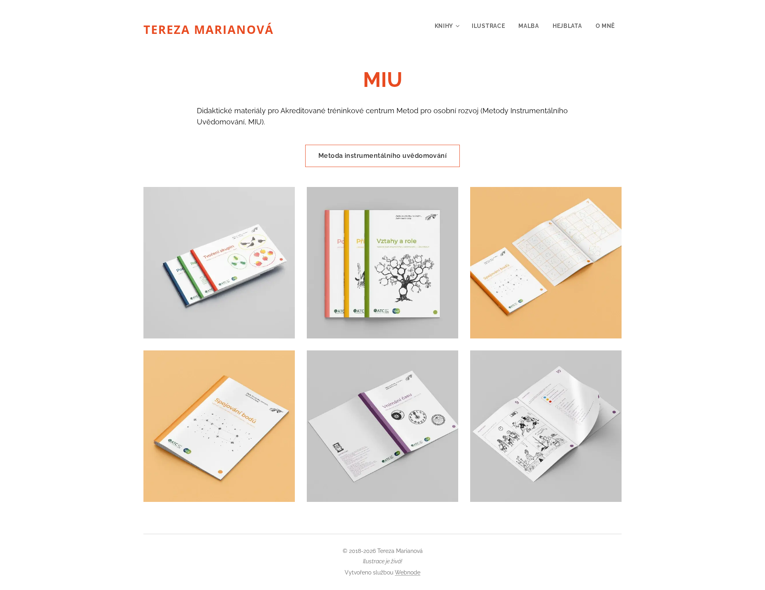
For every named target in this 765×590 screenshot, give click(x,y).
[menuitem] (446, 26)
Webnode (407, 572)
